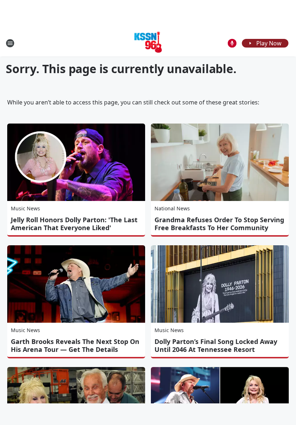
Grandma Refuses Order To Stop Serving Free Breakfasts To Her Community (219, 224)
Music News (25, 208)
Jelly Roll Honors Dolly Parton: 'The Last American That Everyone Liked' (74, 224)
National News (172, 208)
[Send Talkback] (232, 43)
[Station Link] (148, 43)
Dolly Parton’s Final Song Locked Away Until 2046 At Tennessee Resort (215, 345)
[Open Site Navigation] (10, 43)
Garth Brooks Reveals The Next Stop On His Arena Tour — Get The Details (75, 345)
